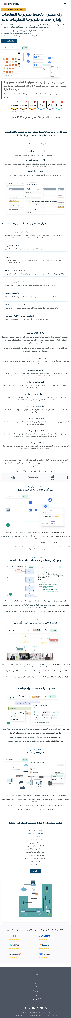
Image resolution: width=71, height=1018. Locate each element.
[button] (65, 4)
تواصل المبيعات (9, 41)
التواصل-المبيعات (35, 999)
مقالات (35, 987)
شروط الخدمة (24, 1012)
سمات (35, 979)
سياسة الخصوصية (35, 1012)
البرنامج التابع (36, 991)
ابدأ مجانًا (35, 871)
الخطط (35, 975)
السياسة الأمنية (46, 1012)
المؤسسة (35, 995)
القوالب (35, 983)
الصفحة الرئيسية (36, 971)
